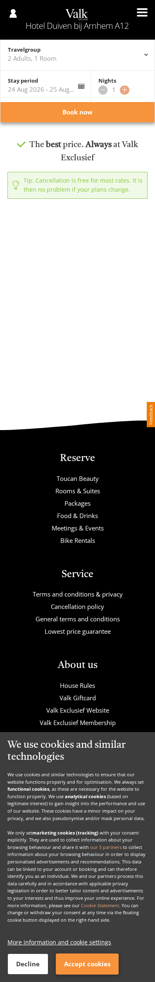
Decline (28, 964)
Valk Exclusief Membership (78, 722)
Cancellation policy (77, 606)
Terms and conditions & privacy (78, 594)
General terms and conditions (78, 619)
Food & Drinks (77, 515)
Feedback (151, 414)
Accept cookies (87, 964)
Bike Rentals (77, 540)
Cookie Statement (100, 905)
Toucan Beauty (78, 478)
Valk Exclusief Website (77, 710)
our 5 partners (106, 847)
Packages (77, 503)
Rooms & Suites (77, 491)
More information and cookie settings (59, 942)
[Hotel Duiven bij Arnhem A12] (77, 19)
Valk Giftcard (78, 698)
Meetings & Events (78, 528)
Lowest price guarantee (78, 631)
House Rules (77, 685)
